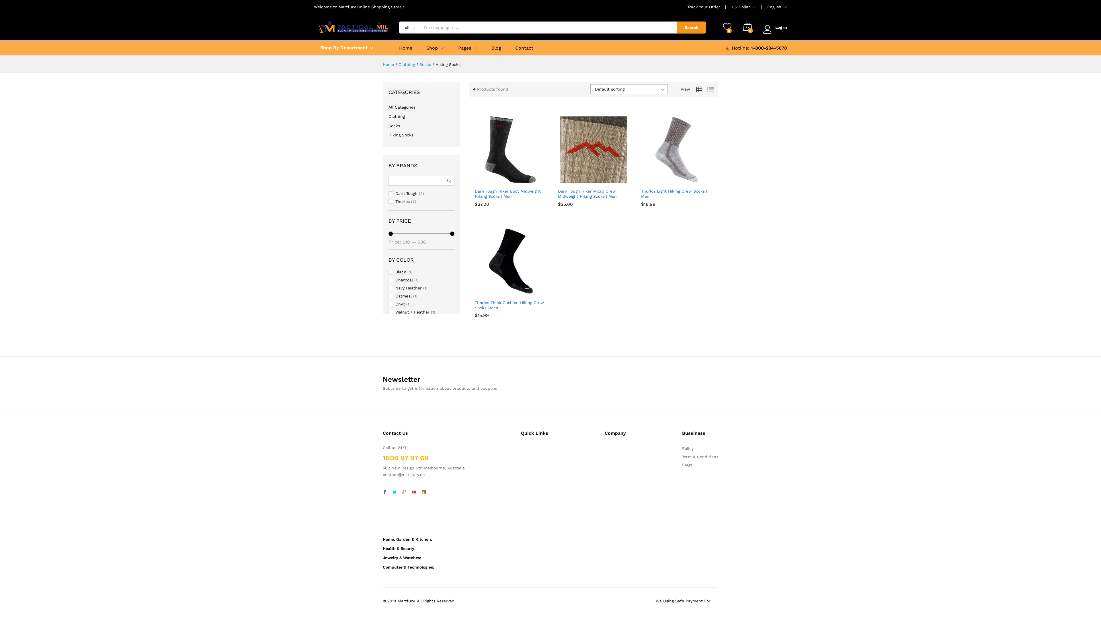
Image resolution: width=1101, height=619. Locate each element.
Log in (781, 27)
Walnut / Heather (412, 312)
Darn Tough (406, 193)
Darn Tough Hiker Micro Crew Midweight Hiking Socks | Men (587, 211)
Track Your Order (703, 7)
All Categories (402, 107)
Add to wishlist (523, 182)
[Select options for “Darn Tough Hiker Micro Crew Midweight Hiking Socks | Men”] (579, 182)
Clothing (397, 116)
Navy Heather (408, 288)
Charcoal (404, 280)
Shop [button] (432, 48)
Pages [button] (464, 48)
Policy (688, 448)
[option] (487, 195)
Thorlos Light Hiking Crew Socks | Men (674, 211)
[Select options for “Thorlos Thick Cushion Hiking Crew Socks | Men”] (496, 293)
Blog (496, 48)
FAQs (687, 465)
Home (405, 48)
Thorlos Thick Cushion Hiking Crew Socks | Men (509, 322)
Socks (394, 126)
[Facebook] (385, 492)
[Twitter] (394, 492)
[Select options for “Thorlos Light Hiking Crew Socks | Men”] (662, 182)
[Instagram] (424, 492)
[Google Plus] (404, 492)
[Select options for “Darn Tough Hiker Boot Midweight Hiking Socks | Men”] (496, 182)
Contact (524, 48)
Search (691, 27)
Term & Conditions (700, 457)
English (774, 7)
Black (400, 272)
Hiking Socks (401, 135)
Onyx (400, 304)
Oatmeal (403, 296)
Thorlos (402, 201)
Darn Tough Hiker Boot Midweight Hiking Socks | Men (508, 211)
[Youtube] (414, 492)
